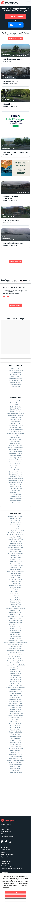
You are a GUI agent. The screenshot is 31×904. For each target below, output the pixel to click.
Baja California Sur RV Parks (15, 535)
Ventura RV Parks (15, 500)
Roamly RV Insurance (7, 854)
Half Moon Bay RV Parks (15, 429)
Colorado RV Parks (15, 559)
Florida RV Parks (16, 573)
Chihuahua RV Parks (16, 551)
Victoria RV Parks (15, 744)
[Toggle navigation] (28, 3)
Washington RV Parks (15, 754)
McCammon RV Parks (15, 380)
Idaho (22, 35)
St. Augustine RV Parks (15, 488)
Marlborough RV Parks (15, 612)
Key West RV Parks (15, 437)
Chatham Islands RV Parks (16, 547)
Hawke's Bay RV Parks (15, 586)
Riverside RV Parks (15, 470)
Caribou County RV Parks (15, 370)
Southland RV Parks (15, 720)
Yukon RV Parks (15, 770)
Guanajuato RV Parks (15, 579)
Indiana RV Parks (15, 594)
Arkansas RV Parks (15, 527)
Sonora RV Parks (15, 712)
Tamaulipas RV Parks (15, 724)
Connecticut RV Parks (15, 561)
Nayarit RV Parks (15, 632)
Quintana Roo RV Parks (15, 699)
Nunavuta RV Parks (15, 671)
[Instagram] (10, 842)
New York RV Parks (15, 653)
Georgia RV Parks (15, 575)
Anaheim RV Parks (15, 403)
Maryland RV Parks (15, 614)
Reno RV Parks (15, 468)
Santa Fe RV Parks (15, 484)
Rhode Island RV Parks (15, 701)
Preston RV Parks (15, 384)
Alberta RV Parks (15, 523)
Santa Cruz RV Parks (15, 482)
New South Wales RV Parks (15, 651)
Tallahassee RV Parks (15, 492)
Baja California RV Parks (15, 533)
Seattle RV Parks (15, 486)
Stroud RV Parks (15, 490)
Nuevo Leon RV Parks (15, 669)
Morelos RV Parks (15, 630)
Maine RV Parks (15, 606)
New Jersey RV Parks (15, 647)
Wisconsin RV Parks (15, 764)
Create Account (5, 850)
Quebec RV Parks (15, 693)
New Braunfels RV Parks (15, 447)
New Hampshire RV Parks (15, 644)
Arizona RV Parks (15, 525)
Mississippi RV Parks (15, 624)
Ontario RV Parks (15, 679)
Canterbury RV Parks (15, 545)
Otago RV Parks (15, 683)
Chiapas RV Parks (15, 549)
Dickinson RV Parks (15, 417)
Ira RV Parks (15, 435)
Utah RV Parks (15, 738)
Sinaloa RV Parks (15, 710)
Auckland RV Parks (15, 529)
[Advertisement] (15, 796)
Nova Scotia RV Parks (15, 667)
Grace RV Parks (15, 376)
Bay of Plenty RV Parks (16, 537)
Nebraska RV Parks (15, 634)
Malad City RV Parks (15, 378)
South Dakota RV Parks (15, 718)
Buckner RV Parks (15, 407)
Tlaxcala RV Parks (15, 736)
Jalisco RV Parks (15, 598)
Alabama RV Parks (15, 519)
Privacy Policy (5, 827)
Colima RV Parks (16, 557)
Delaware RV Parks (15, 563)
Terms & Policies (6, 831)
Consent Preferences (7, 836)
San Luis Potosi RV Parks (15, 703)
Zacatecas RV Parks (15, 772)
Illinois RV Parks (15, 592)
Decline (15, 896)
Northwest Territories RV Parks (15, 665)
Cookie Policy (5, 829)
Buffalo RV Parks (15, 409)
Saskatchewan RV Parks (15, 705)
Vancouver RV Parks (15, 498)
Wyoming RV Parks (15, 766)
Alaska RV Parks (15, 521)
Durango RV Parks (15, 419)
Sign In (3, 852)
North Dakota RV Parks (15, 657)
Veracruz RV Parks (15, 740)
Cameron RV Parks (15, 411)
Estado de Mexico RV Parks (15, 571)
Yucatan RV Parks (15, 768)
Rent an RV (17, 25)
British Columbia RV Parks (15, 539)
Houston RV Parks (15, 431)
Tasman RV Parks (15, 728)
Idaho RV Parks (15, 590)
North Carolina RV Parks (15, 655)
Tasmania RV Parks (15, 730)
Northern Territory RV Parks (15, 661)
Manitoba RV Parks (15, 610)
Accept (15, 892)
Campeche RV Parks (15, 543)
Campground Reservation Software (11, 868)
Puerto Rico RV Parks (15, 691)
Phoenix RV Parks (15, 464)
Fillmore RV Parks (15, 421)
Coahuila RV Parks (15, 555)
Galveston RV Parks (16, 427)
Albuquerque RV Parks (15, 401)
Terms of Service (6, 824)
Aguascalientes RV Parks (15, 517)
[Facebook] (2, 842)
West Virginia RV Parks (15, 762)
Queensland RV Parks (15, 695)
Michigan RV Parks (15, 618)
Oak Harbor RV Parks (15, 452)
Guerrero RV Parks (15, 582)
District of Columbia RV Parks (15, 565)
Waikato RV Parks (15, 750)
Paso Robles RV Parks (15, 460)
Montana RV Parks (15, 628)
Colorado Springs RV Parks (15, 413)
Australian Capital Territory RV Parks (15, 531)
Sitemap (3, 834)
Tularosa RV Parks (15, 496)
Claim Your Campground (8, 866)
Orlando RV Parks (15, 456)
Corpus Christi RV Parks (15, 415)
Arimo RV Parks (15, 368)
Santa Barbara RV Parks (15, 480)
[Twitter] (6, 842)
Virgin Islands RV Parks (15, 748)
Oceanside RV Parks (15, 454)
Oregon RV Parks (15, 681)
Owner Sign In (5, 863)
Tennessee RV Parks (15, 732)
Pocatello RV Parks (15, 382)
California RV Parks (15, 541)
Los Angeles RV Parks (15, 439)
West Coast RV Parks (15, 758)
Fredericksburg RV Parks (15, 425)
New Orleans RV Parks (15, 449)
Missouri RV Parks (15, 626)
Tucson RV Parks (15, 494)
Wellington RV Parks (15, 756)
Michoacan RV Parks (15, 620)
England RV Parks (15, 569)
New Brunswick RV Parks (15, 640)
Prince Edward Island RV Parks (15, 687)
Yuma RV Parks (15, 502)
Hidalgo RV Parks (15, 588)
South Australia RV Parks (15, 714)
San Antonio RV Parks (15, 474)
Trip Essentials (5, 857)
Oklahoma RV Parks (15, 677)
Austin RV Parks (15, 405)
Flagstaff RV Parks (15, 423)
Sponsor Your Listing (15, 38)
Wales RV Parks (15, 752)
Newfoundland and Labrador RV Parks (15, 642)
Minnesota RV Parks (15, 622)
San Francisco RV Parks (15, 478)
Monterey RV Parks (15, 443)
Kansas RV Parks (15, 600)
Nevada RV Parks (15, 638)
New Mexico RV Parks (15, 649)
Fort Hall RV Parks (15, 374)
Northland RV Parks (15, 663)
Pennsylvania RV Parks (15, 685)
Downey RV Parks (15, 372)
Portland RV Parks (15, 466)
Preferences (15, 900)
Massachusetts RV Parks (15, 616)
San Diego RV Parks (15, 476)
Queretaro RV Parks (15, 697)
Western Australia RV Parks (15, 760)
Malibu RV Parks (15, 441)
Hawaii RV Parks (15, 584)
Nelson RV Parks (15, 636)
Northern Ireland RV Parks (15, 659)
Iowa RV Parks (15, 596)
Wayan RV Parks (15, 387)
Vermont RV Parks (15, 742)
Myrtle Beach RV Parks (15, 445)
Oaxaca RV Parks (15, 673)
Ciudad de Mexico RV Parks (15, 553)
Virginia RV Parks (15, 746)
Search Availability (16, 16)
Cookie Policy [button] (20, 883)
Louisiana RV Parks (15, 604)
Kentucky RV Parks (15, 602)
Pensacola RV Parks (15, 462)
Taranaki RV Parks (15, 726)
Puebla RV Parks (15, 689)
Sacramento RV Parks (15, 472)
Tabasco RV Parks (15, 722)
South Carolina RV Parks (15, 716)
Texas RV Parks (15, 734)
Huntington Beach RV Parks (15, 433)
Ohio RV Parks (15, 675)
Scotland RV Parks (15, 707)
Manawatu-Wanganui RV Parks (15, 608)
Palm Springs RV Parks (16, 458)
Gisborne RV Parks (15, 577)
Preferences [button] (6, 887)
